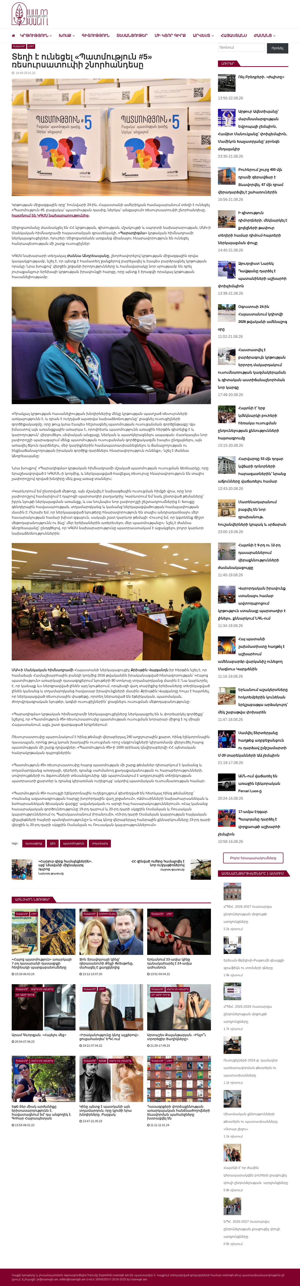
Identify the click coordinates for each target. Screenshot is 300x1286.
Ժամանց (263, 35)
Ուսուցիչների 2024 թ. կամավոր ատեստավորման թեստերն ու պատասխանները (251, 1067)
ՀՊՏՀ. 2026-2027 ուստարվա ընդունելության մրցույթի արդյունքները (248, 914)
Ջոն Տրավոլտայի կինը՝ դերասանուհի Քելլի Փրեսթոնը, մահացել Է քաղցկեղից (106, 963)
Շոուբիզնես (107, 914)
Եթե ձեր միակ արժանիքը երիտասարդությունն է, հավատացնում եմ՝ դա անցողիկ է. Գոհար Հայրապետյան (41, 1112)
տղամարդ (100, 843)
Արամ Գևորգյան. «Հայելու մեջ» (39, 1035)
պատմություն (73, 843)
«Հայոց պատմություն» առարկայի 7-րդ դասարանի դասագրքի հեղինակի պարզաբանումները (42, 963)
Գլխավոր (19, 46)
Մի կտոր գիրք (170, 35)
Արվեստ (201, 35)
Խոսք (65, 35)
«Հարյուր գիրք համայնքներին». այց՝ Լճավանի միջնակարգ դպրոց (65, 865)
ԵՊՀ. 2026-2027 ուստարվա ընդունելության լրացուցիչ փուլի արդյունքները (252, 1229)
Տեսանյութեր (132, 35)
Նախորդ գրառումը (51, 873)
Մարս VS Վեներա (42, 989)
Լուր (31, 46)
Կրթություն (34, 35)
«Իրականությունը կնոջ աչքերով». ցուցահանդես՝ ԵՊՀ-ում (109, 1037)
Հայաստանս (234, 35)
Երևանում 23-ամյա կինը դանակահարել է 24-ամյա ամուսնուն (169, 963)
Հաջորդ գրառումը (172, 869)
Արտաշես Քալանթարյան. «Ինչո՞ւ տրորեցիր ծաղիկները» (176, 1037)
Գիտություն (95, 35)
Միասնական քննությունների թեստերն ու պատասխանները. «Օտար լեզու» (251, 1121)
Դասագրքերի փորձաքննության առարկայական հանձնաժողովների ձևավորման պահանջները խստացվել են (178, 1112)
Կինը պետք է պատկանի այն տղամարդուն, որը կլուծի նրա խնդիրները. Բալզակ (105, 1110)
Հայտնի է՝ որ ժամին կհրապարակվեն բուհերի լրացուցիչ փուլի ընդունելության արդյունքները (256, 1175)
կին (53, 843)
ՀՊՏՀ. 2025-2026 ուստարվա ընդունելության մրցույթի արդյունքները (248, 1014)
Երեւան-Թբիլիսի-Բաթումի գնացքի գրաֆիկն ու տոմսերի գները (254, 964)
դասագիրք (33, 843)
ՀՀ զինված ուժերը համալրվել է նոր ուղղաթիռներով (157, 863)
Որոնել (277, 48)
